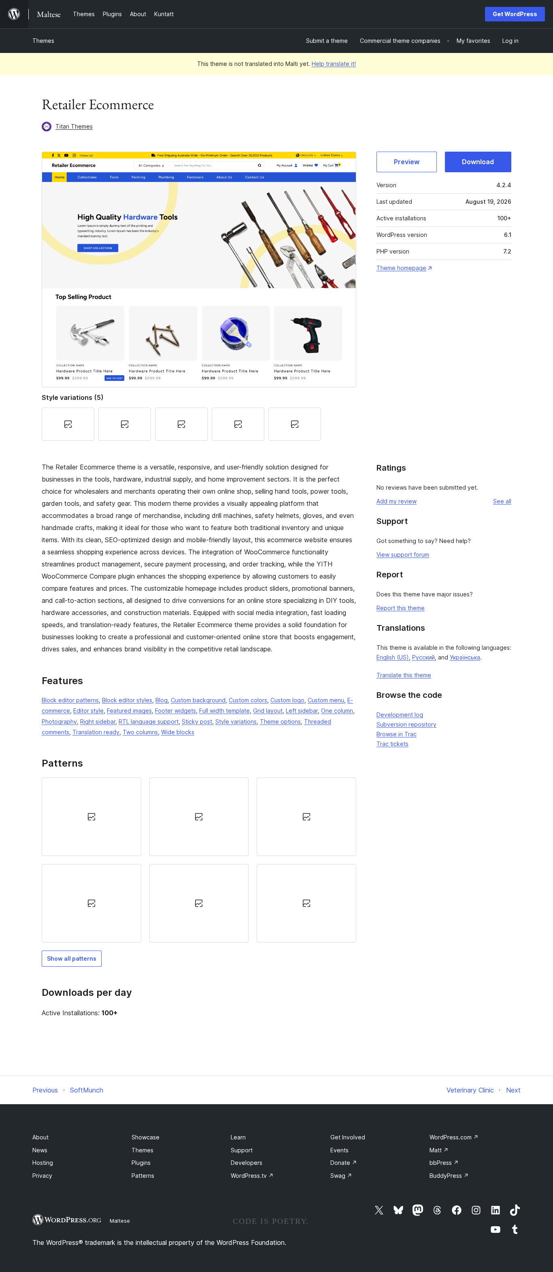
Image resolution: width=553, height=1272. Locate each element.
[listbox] (199, 860)
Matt (439, 1150)
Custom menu (326, 700)
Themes (43, 40)
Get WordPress (515, 14)
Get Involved (347, 1137)
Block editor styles (127, 700)
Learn (238, 1137)
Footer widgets (175, 710)
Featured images (129, 710)
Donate (343, 1162)
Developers (246, 1162)
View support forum (402, 554)
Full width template (224, 710)
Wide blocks (177, 732)
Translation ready (95, 732)
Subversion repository (406, 724)
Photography (59, 721)
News (39, 1150)
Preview (406, 162)
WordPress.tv (252, 1175)
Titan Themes (74, 126)
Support (242, 1150)
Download (478, 162)
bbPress (444, 1162)
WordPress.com (454, 1137)
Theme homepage (401, 267)
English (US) (392, 657)
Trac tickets (392, 743)
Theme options (280, 721)
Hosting (42, 1162)
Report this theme (400, 607)
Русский (423, 657)
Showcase (146, 1137)
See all (502, 501)
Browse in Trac (396, 734)
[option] (91, 817)
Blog (161, 700)
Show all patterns (71, 958)
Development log (399, 714)
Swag (341, 1175)
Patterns (143, 1175)
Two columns (140, 732)
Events (339, 1150)
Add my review (396, 501)
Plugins (141, 1162)
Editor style (88, 710)
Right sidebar (97, 721)
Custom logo (287, 700)
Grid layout (268, 710)
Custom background (198, 700)
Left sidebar (302, 710)
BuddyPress (449, 1175)
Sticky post (197, 721)
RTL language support (149, 721)
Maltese (120, 1220)
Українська (465, 657)
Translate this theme (403, 675)
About (40, 1137)
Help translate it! (334, 63)
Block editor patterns (70, 700)
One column (337, 710)
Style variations (236, 721)
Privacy (42, 1175)
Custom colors (248, 700)
